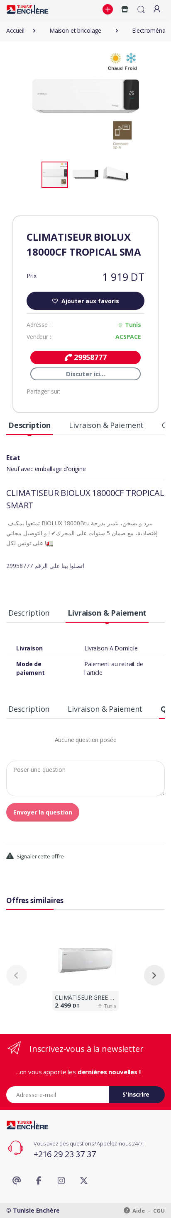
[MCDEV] (27, 9)
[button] (109, 9)
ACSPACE (128, 337)
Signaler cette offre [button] (39, 856)
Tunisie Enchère (36, 1210)
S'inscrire (135, 1094)
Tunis (133, 325)
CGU (159, 1210)
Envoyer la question (42, 812)
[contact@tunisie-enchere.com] (16, 1180)
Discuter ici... (85, 374)
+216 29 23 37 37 (65, 1154)
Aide (138, 1210)
